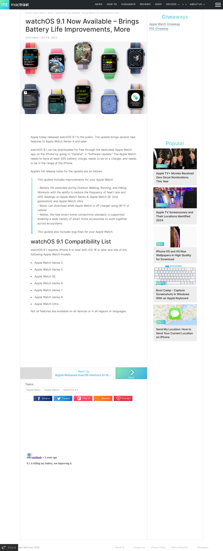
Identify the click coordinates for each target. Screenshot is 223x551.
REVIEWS (145, 4)
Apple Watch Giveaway (164, 24)
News (50, 13)
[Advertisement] (83, 124)
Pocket (126, 398)
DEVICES (171, 4)
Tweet (66, 398)
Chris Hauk (31, 37)
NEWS (98, 4)
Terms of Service (179, 547)
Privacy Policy (158, 547)
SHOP (158, 4)
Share (46, 398)
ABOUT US (196, 4)
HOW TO (112, 4)
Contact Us (139, 547)
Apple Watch (39, 13)
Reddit (106, 398)
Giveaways (202, 547)
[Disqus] (83, 494)
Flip (79, 397)
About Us (119, 547)
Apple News (33, 389)
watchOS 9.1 (70, 389)
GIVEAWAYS (128, 4)
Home (28, 13)
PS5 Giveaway (158, 28)
